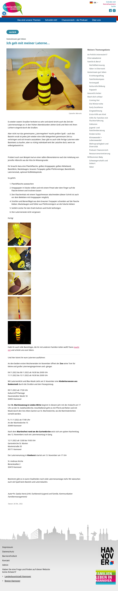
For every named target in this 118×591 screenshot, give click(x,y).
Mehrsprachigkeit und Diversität (98, 145)
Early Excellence (96, 107)
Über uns (96, 20)
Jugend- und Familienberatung (97, 129)
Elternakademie (94, 58)
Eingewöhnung (95, 111)
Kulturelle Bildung (97, 86)
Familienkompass (96, 79)
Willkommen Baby (95, 157)
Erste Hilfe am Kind (97, 114)
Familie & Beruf (94, 61)
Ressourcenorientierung (99, 153)
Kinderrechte (95, 134)
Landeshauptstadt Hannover (18, 576)
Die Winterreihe (96, 104)
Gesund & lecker (94, 93)
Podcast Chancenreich (98, 150)
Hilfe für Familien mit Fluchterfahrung (98, 119)
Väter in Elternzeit (97, 68)
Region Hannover (12, 580)
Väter (91, 167)
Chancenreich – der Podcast (74, 20)
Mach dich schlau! (94, 96)
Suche (113, 6)
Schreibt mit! (111, 2)
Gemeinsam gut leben (96, 72)
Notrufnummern (109, 4)
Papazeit (93, 89)
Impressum (7, 547)
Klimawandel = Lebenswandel (95, 138)
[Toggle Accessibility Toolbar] (4, 13)
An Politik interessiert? (97, 54)
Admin (5, 565)
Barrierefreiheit (9, 556)
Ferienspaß (94, 82)
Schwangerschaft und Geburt (98, 162)
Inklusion (93, 124)
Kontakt (6, 560)
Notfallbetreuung (97, 65)
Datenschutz (8, 551)
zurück (12, 32)
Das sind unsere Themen (29, 20)
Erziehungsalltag (96, 75)
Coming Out (94, 100)
